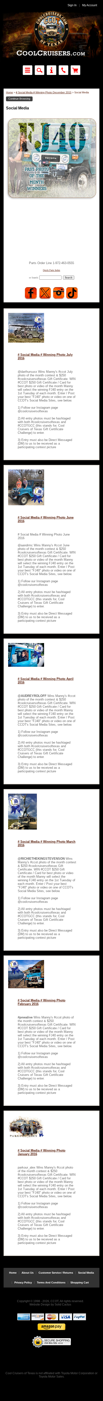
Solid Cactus (63, 1304)
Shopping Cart (79, 1282)
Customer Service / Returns (56, 1272)
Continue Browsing (19, 98)
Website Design (39, 1304)
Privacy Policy (23, 1282)
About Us (28, 1272)
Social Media (86, 1272)
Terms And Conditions (51, 1282)
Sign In (72, 5)
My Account (89, 5)
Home (9, 92)
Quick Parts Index (51, 270)
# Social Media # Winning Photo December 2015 (43, 92)
